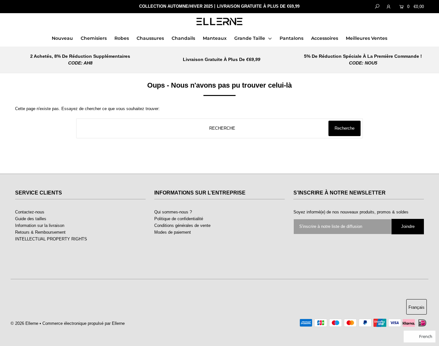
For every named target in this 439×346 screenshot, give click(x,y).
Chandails (183, 38)
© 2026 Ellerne (24, 323)
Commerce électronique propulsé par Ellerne (83, 323)
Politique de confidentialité (178, 218)
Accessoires (324, 38)
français (416, 307)
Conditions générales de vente (182, 225)
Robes (121, 38)
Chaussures (150, 38)
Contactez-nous (29, 212)
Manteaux (215, 38)
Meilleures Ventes (366, 38)
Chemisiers (94, 38)
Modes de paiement (172, 232)
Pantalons (291, 38)
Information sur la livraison (39, 225)
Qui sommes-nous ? (173, 212)
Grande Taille (250, 38)
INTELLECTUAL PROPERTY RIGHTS (51, 239)
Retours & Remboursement (40, 232)
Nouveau (62, 38)
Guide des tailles (30, 218)
